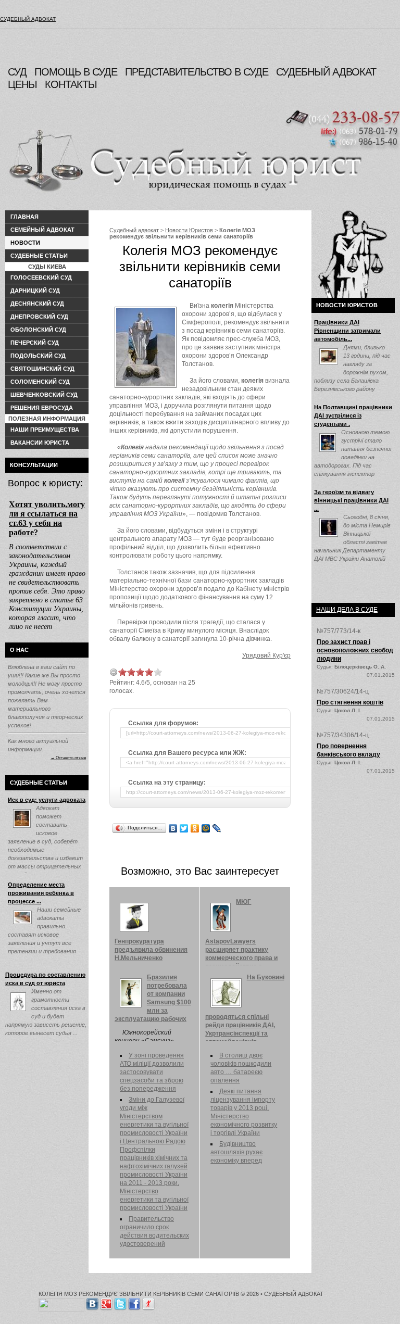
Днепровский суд (39, 316)
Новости (25, 242)
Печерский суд (34, 342)
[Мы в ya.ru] (148, 1302)
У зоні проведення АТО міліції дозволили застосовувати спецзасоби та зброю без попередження (152, 1072)
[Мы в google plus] (106, 1302)
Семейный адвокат (42, 229)
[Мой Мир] (206, 828)
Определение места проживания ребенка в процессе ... (41, 892)
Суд (17, 72)
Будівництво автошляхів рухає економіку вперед (236, 1152)
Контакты (71, 84)
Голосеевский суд (41, 277)
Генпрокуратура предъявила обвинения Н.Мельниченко (151, 950)
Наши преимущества (44, 429)
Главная (24, 216)
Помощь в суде (75, 72)
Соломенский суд (40, 382)
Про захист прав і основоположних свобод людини (355, 650)
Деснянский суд (37, 303)
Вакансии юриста (39, 442)
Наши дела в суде (347, 609)
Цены (22, 84)
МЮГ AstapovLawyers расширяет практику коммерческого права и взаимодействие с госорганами (241, 938)
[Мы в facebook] (134, 1302)
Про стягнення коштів (350, 702)
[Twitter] (184, 828)
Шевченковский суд (44, 395)
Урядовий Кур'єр (266, 655)
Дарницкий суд (35, 290)
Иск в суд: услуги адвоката (46, 800)
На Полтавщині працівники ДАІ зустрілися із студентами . (353, 415)
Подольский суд (38, 355)
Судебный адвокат (28, 19)
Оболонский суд (38, 329)
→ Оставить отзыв (68, 757)
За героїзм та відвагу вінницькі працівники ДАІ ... (351, 500)
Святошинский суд (42, 368)
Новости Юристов (189, 230)
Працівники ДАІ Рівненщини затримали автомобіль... (347, 330)
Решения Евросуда (41, 408)
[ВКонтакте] (173, 828)
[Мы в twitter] (120, 1302)
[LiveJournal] (216, 828)
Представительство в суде (196, 72)
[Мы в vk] (92, 1302)
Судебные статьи (39, 256)
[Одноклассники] (195, 828)
